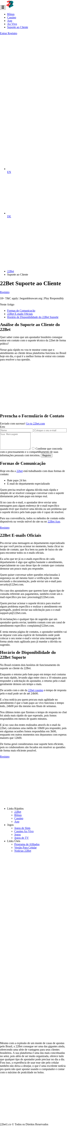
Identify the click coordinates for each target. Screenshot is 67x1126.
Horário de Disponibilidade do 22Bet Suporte (32, 317)
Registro (12, 33)
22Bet (17, 811)
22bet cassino (35, 690)
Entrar (4, 33)
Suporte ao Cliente (17, 27)
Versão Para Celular (25, 847)
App (9, 20)
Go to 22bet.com (35, 423)
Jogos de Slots (22, 828)
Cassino (11, 17)
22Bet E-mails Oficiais (20, 313)
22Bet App (54, 521)
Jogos (17, 834)
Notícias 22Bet (22, 850)
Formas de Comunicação (21, 310)
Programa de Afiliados (26, 844)
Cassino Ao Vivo (24, 831)
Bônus (10, 14)
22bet (19, 471)
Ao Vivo (12, 23)
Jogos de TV (21, 837)
